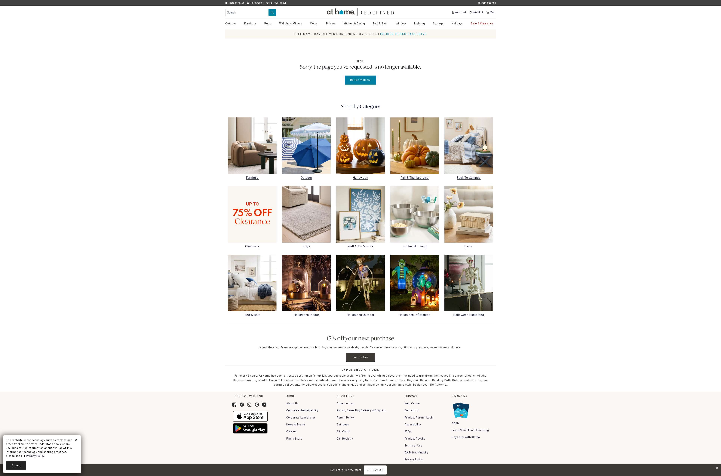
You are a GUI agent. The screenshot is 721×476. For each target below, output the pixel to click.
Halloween (255, 3)
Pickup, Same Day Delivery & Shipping (361, 410)
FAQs (408, 431)
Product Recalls (415, 438)
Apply (455, 423)
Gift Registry (345, 438)
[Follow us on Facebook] (234, 404)
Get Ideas (343, 424)
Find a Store (294, 438)
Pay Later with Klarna (466, 437)
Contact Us (412, 410)
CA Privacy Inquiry (416, 452)
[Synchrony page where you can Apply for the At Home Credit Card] (461, 409)
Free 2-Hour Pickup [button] (276, 3)
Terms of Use (413, 445)
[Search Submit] (272, 12)
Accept (16, 465)
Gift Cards (343, 431)
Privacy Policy (414, 459)
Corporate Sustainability (302, 410)
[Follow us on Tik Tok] (242, 404)
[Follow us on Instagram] (249, 404)
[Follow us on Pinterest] (257, 404)
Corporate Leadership (300, 417)
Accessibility (413, 424)
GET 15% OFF (375, 469)
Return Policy (345, 417)
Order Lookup (345, 403)
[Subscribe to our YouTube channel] (264, 404)
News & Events (296, 424)
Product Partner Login (419, 417)
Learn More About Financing (470, 430)
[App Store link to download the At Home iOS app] (250, 416)
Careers (291, 431)
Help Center (412, 403)
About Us (292, 403)
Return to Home (360, 80)
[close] (76, 440)
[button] (360, 11)
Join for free (360, 357)
